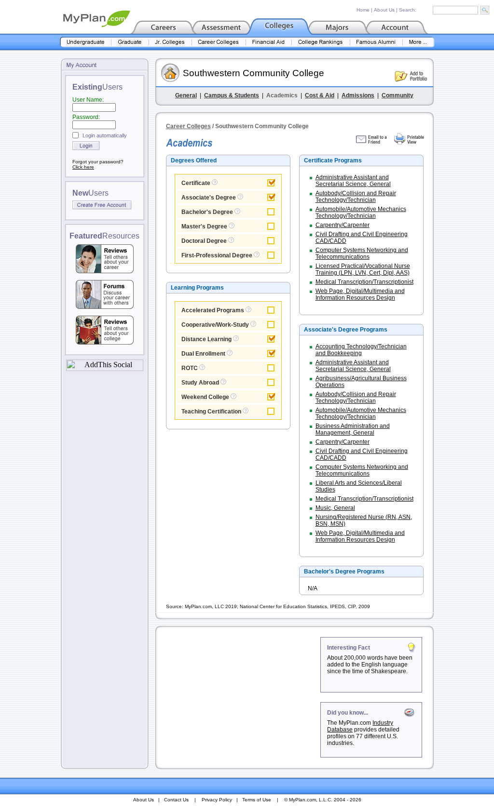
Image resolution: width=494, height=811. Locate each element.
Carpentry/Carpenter (343, 225)
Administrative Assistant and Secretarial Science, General (353, 180)
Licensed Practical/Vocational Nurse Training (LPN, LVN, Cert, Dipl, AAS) (363, 269)
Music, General (335, 508)
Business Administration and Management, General (353, 429)
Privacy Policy (217, 799)
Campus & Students (231, 95)
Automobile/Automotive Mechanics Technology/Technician (361, 212)
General (186, 95)
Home (363, 10)
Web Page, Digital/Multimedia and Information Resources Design (360, 294)
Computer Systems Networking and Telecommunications (362, 253)
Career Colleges (188, 126)
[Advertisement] (238, 697)
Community (397, 95)
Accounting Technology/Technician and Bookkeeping (361, 350)
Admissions (358, 95)
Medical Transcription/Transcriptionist (364, 282)
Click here (83, 167)
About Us (384, 10)
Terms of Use (256, 799)
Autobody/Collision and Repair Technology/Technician (356, 196)
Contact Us (176, 799)
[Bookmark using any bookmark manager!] (104, 368)
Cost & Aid (319, 95)
